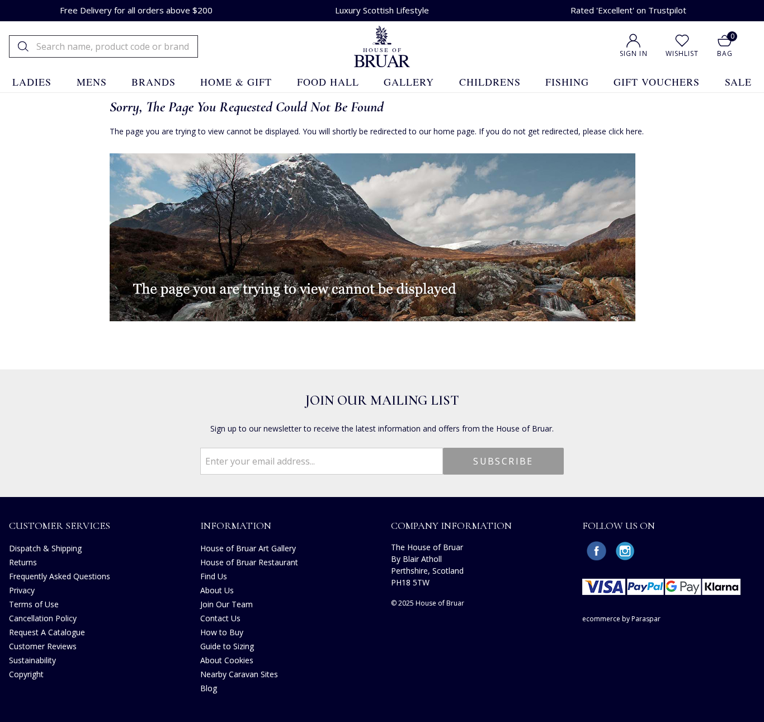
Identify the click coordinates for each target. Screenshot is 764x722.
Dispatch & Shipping (45, 548)
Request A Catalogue (47, 632)
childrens (490, 81)
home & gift (236, 81)
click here (625, 131)
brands (153, 81)
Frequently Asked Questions (59, 576)
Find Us (213, 576)
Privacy (22, 590)
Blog (208, 688)
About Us (217, 590)
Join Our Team (226, 604)
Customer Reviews (43, 646)
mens (92, 81)
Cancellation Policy (43, 618)
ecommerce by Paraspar (621, 618)
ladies (31, 81)
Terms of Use (34, 604)
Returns (23, 562)
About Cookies (226, 660)
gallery (409, 81)
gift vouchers (657, 81)
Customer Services (59, 525)
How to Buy (221, 632)
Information (235, 525)
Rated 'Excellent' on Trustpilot (628, 10)
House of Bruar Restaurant (249, 562)
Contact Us (220, 618)
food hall (328, 81)
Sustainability (32, 660)
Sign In (634, 53)
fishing (567, 81)
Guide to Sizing (227, 646)
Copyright (26, 674)
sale (738, 81)
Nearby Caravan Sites (239, 674)
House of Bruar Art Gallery (248, 548)
